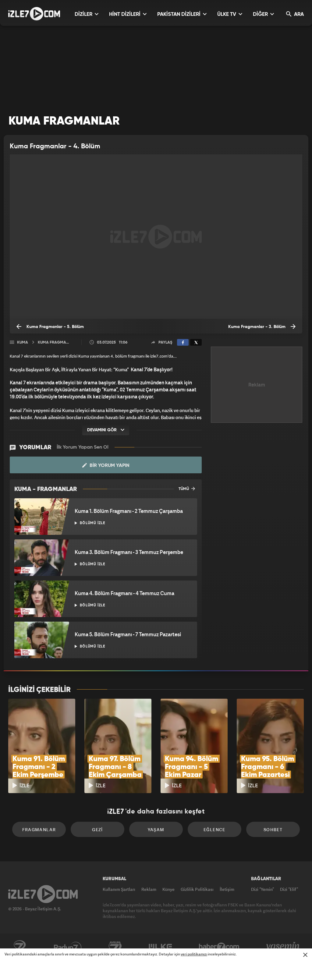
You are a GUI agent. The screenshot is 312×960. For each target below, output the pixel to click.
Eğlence (214, 829)
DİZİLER (84, 14)
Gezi (97, 829)
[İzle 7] (34, 13)
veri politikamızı (194, 954)
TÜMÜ (184, 489)
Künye (168, 889)
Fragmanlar (39, 829)
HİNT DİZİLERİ (125, 14)
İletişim (227, 889)
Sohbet (273, 829)
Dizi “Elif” (289, 889)
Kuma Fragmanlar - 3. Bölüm (257, 327)
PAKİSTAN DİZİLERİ (179, 14)
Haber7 (219, 947)
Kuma (22, 342)
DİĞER (261, 14)
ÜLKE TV (227, 14)
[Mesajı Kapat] (305, 954)
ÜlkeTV (160, 947)
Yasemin (283, 947)
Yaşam (156, 829)
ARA (298, 14)
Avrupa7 (115, 947)
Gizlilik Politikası (197, 889)
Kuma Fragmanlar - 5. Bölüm (54, 327)
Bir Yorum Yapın (108, 465)
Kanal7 (19, 947)
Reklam (148, 889)
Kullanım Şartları (119, 889)
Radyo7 (68, 947)
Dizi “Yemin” (262, 889)
